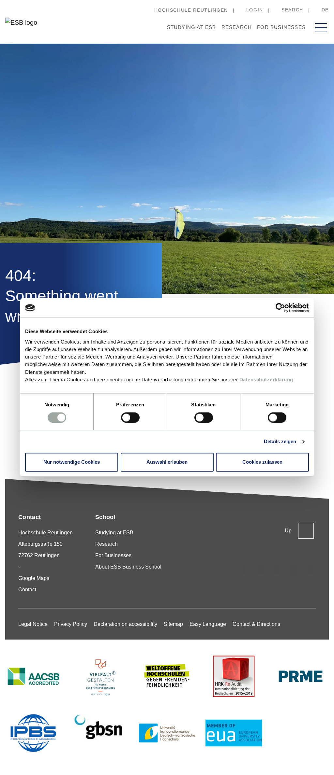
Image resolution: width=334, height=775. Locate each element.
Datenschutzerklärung (266, 379)
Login (254, 9)
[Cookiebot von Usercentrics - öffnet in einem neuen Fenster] (280, 308)
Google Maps (33, 578)
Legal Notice (33, 624)
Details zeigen (280, 441)
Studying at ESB (191, 27)
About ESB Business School (128, 567)
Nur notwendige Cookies (71, 462)
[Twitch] (294, 570)
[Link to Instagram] (244, 570)
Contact (27, 589)
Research (236, 27)
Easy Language (208, 624)
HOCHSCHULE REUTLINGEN (191, 10)
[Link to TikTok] (260, 570)
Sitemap (173, 624)
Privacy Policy (70, 624)
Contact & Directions (256, 624)
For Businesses (281, 27)
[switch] (130, 417)
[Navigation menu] (321, 28)
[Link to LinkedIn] (277, 570)
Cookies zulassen (262, 462)
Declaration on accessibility (125, 624)
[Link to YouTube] (310, 570)
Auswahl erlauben (167, 462)
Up (288, 530)
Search (292, 9)
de (325, 9)
